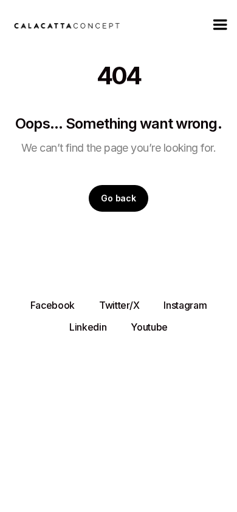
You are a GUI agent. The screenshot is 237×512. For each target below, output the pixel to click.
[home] (64, 25)
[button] (220, 25)
